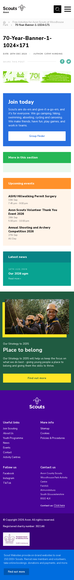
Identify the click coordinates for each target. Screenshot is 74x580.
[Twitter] (68, 61)
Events (6, 447)
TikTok (7, 483)
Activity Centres (11, 457)
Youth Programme (13, 438)
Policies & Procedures (52, 438)
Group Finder (37, 136)
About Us (8, 433)
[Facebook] (62, 61)
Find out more (37, 378)
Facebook (8, 473)
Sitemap (45, 428)
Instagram (8, 478)
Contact (7, 452)
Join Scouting (10, 428)
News (6, 443)
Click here (59, 505)
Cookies (45, 433)
